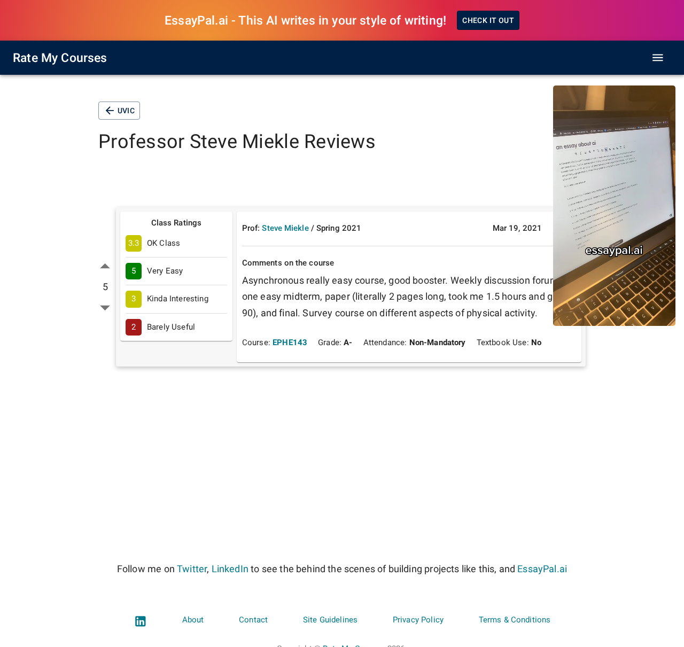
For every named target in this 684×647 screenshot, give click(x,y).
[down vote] (105, 307)
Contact (253, 620)
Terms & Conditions (515, 620)
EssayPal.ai (542, 568)
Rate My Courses (60, 58)
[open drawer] (657, 57)
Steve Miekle (285, 228)
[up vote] (105, 266)
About (193, 620)
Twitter (192, 568)
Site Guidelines (330, 620)
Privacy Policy (418, 620)
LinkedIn (230, 568)
